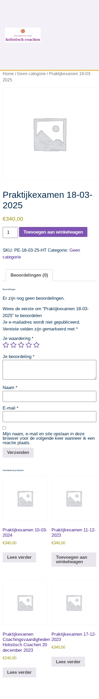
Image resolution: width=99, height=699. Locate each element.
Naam (10, 387)
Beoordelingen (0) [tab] (29, 275)
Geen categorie (31, 73)
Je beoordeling (19, 356)
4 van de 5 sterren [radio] (29, 345)
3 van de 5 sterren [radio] (21, 345)
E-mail (10, 408)
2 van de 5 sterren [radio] (13, 345)
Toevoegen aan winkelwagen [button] (71, 559)
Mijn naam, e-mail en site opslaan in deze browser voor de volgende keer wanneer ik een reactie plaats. (49, 438)
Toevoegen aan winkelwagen (53, 232)
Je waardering (18, 338)
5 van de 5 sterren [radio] (36, 345)
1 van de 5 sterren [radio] (6, 345)
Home (8, 73)
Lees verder (19, 557)
